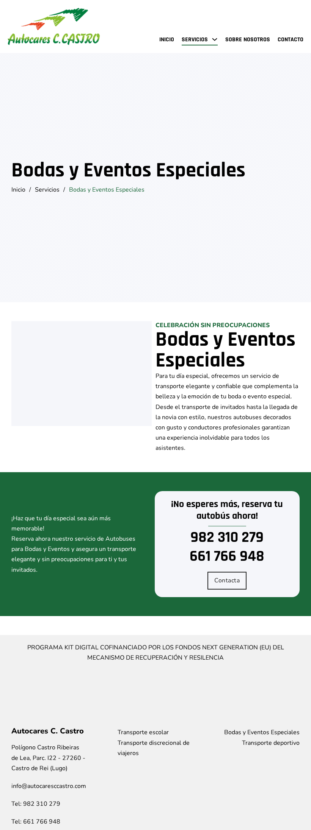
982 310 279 (227, 537)
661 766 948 (227, 556)
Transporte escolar (143, 732)
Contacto (290, 40)
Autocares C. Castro (47, 731)
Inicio (166, 40)
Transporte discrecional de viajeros (154, 748)
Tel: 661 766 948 (35, 822)
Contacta (227, 580)
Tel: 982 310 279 (35, 804)
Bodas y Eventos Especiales (262, 732)
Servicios (195, 40)
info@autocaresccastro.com (48, 786)
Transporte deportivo (271, 743)
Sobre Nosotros (247, 40)
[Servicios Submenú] (215, 39)
